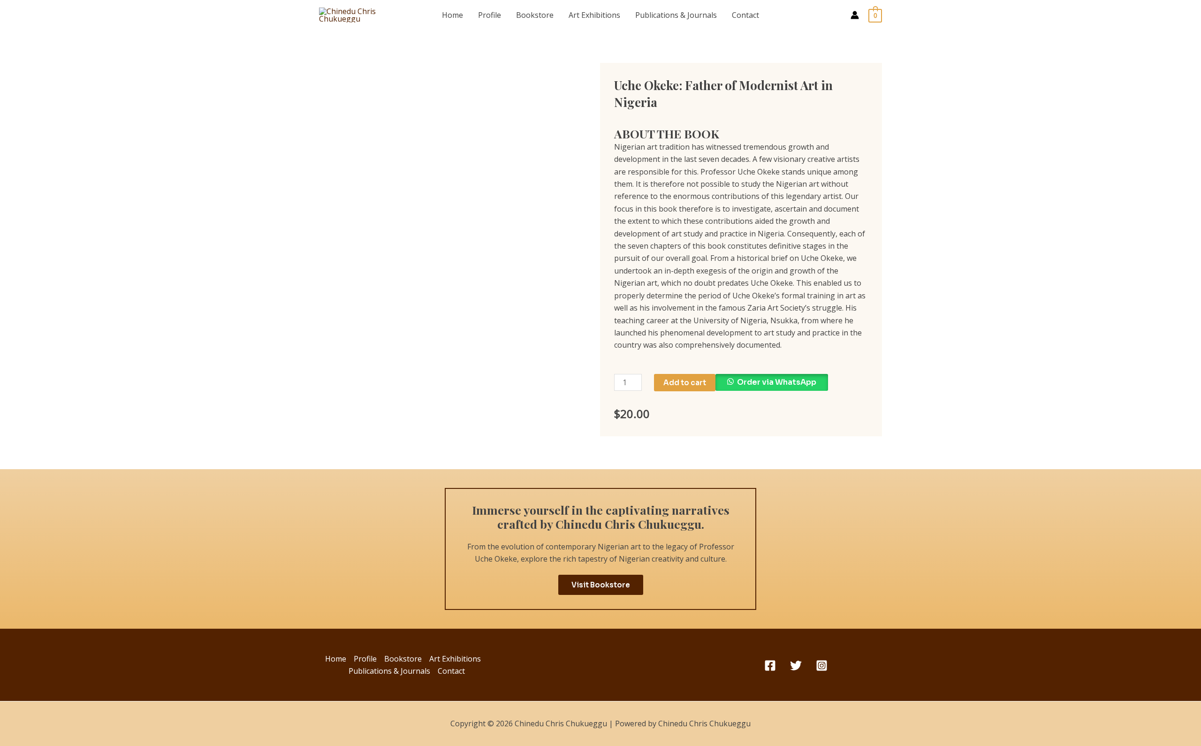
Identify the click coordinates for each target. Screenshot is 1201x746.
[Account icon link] (855, 15)
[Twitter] (796, 665)
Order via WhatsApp (776, 382)
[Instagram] (822, 665)
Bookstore (535, 15)
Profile (489, 15)
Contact (745, 15)
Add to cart (684, 382)
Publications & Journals (676, 15)
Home (452, 15)
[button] (771, 386)
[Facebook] (770, 665)
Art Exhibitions (594, 15)
